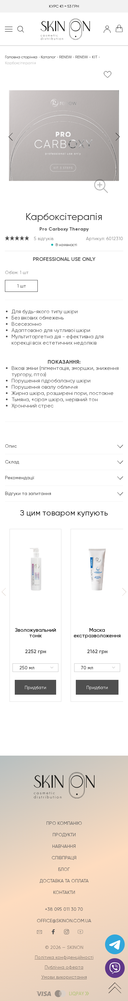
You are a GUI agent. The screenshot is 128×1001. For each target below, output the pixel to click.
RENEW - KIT (86, 57)
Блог (64, 869)
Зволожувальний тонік (35, 632)
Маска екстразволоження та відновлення (97, 632)
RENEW (65, 57)
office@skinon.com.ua (64, 920)
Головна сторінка (21, 57)
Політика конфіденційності (64, 957)
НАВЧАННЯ (64, 846)
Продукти (64, 834)
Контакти (64, 892)
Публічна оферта (64, 967)
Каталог (48, 57)
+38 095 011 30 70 (64, 909)
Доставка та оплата (64, 880)
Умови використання (64, 977)
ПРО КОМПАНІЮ (64, 823)
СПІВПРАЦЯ (64, 857)
